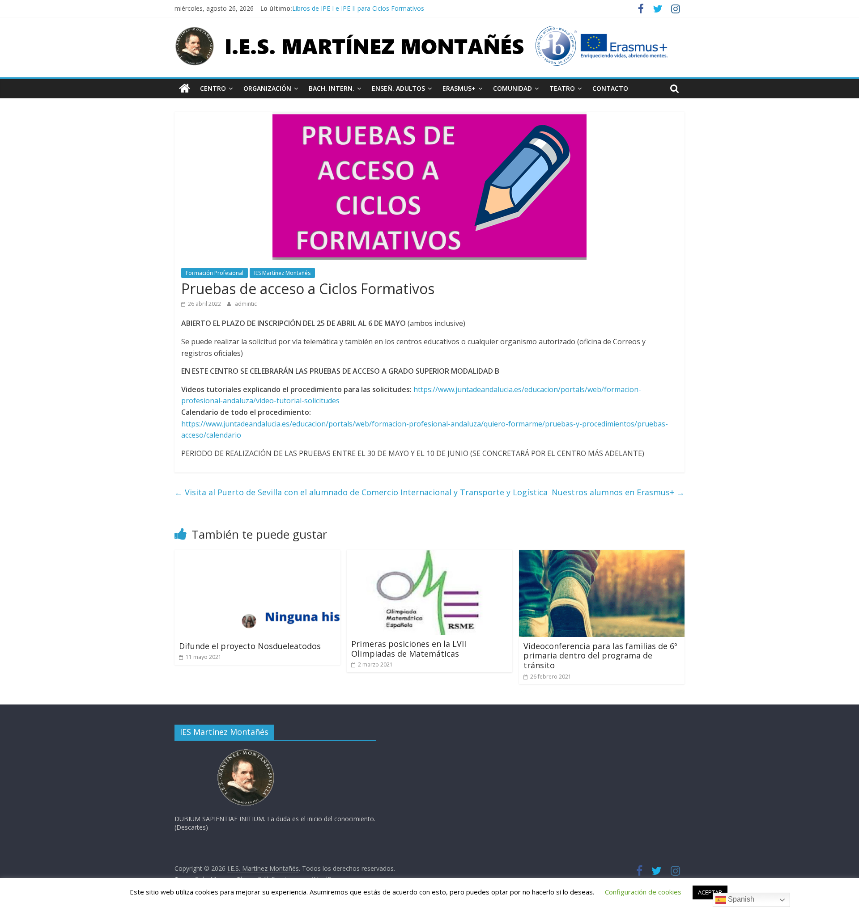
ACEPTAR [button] (710, 892)
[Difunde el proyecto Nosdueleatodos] (257, 555)
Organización (267, 88)
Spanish (740, 899)
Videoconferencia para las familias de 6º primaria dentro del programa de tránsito (600, 656)
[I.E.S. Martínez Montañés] (184, 88)
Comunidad (512, 88)
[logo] (246, 751)
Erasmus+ (459, 88)
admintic (246, 304)
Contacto (610, 88)
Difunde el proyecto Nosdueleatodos (250, 646)
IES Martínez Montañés (282, 273)
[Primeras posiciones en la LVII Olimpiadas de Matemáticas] (430, 555)
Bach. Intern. (331, 88)
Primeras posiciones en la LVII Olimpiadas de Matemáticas (408, 648)
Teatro (562, 88)
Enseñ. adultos (398, 88)
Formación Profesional (214, 273)
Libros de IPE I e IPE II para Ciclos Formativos (358, 8)
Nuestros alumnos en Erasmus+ (618, 492)
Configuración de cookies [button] (643, 891)
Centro (213, 88)
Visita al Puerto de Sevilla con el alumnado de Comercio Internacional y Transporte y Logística (361, 492)
